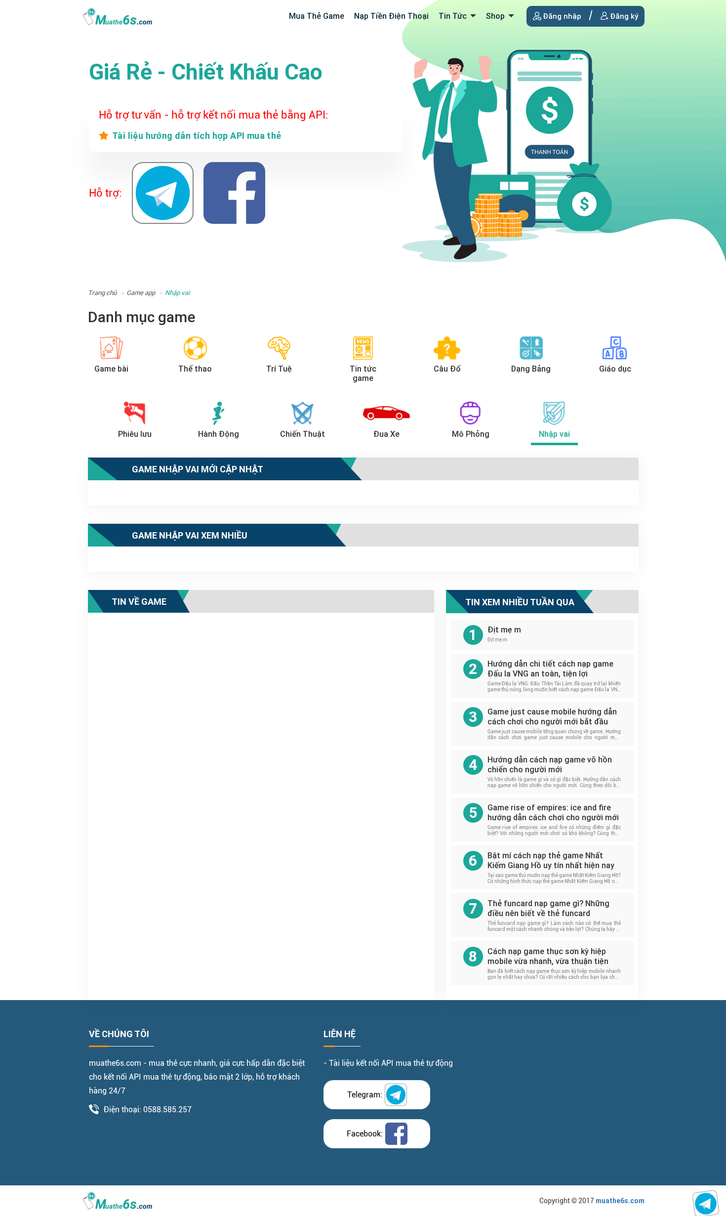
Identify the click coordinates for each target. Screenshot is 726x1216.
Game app (140, 292)
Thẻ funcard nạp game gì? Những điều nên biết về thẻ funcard (548, 908)
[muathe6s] (117, 15)
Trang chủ (102, 292)
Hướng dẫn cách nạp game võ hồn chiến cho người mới (549, 764)
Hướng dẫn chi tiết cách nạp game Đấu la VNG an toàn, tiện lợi (550, 668)
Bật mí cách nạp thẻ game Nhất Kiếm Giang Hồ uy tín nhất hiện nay (550, 860)
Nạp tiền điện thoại (391, 16)
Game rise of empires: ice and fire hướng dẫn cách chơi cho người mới (553, 812)
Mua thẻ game (316, 16)
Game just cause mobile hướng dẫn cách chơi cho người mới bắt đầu (552, 716)
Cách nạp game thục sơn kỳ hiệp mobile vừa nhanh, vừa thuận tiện (547, 956)
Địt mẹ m (504, 629)
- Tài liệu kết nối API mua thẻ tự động (388, 1063)
